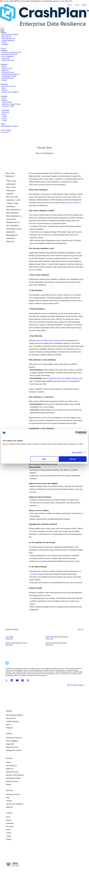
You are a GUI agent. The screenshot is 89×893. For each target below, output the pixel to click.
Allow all (72, 459)
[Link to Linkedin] (12, 680)
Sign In (70, 5)
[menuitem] (45, 38)
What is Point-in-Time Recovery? (57, 637)
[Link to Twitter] (6, 680)
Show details (77, 452)
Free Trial (50, 856)
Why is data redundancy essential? (11, 190)
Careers (77, 5)
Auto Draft (9, 637)
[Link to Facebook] (23, 680)
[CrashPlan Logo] (44, 15)
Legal (34, 856)
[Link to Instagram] (28, 680)
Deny (44, 459)
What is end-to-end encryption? (56, 643)
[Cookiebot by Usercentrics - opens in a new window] (77, 432)
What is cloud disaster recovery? (16, 643)
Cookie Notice (41, 856)
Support (84, 5)
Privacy (29, 856)
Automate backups (36, 574)
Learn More (64, 1)
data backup (69, 202)
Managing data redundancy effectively (12, 238)
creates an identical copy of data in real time (51, 340)
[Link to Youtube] (17, 680)
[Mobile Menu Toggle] (2, 29)
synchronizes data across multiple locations (62, 378)
